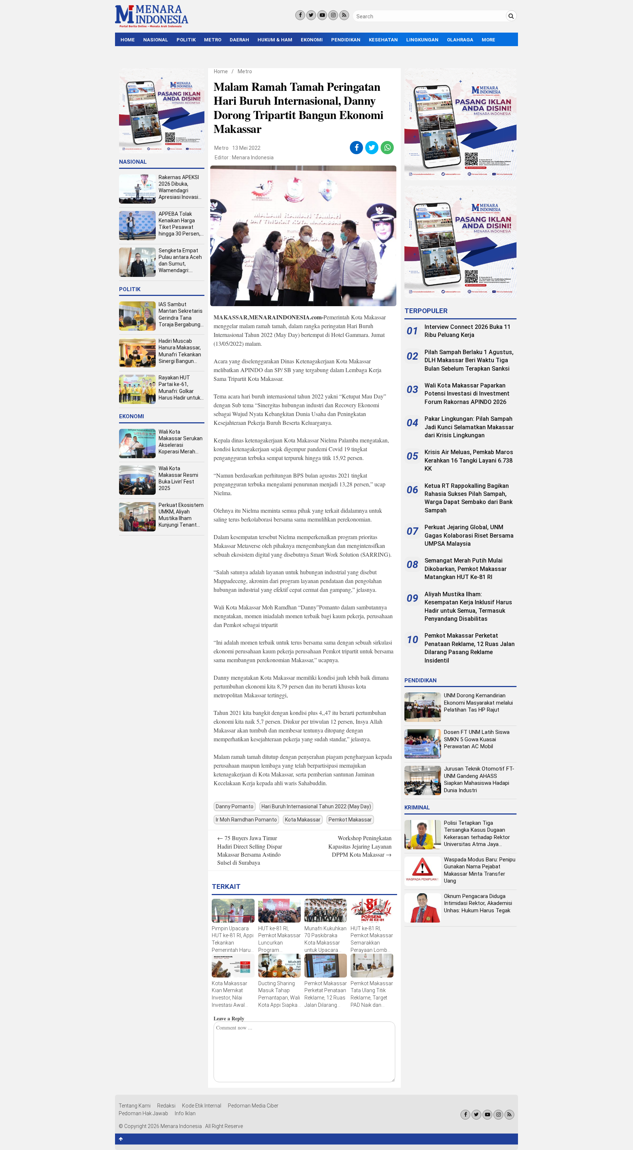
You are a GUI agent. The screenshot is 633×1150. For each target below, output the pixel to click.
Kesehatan (383, 39)
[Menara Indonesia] (151, 26)
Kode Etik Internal (201, 1106)
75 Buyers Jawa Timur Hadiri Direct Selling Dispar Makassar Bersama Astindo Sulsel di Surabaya (249, 850)
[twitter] (372, 147)
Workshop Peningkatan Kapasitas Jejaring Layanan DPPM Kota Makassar (360, 846)
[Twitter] (311, 15)
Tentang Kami (135, 1106)
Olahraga (460, 39)
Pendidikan (345, 39)
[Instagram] (333, 15)
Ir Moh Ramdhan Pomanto (246, 820)
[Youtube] (322, 15)
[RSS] (344, 15)
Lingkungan (422, 39)
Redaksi (166, 1106)
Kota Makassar (303, 820)
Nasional (155, 39)
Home (128, 39)
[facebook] (357, 147)
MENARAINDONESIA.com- (286, 317)
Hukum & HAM (275, 39)
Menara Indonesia (253, 157)
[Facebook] (300, 15)
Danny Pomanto (234, 806)
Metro (212, 39)
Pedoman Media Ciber (253, 1106)
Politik (186, 39)
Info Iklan (185, 1113)
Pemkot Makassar (350, 820)
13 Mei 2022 (246, 148)
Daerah (239, 39)
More (488, 39)
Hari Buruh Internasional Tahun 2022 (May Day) (316, 806)
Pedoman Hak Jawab (143, 1113)
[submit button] (511, 15)
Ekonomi (312, 39)
